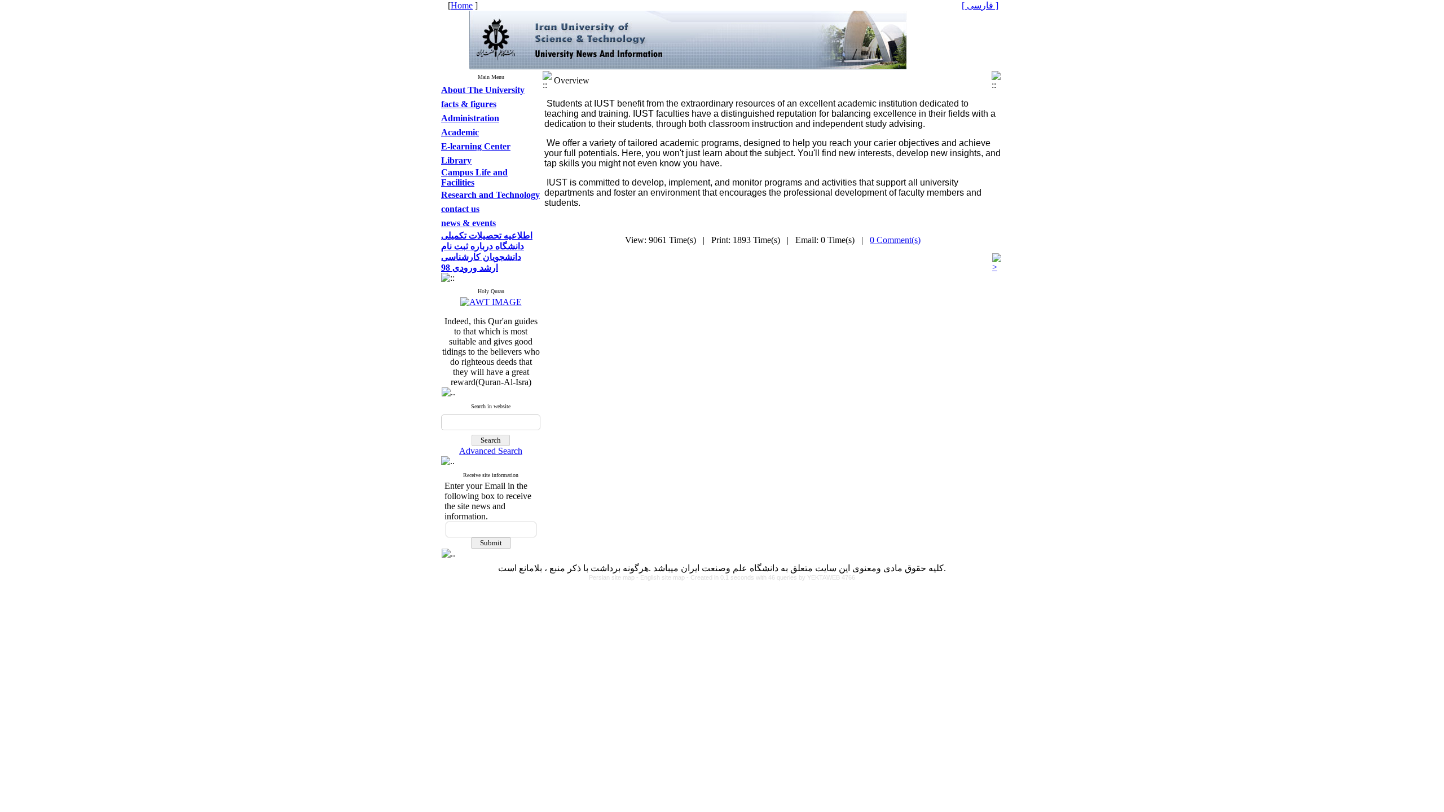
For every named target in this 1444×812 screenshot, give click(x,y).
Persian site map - (614, 577)
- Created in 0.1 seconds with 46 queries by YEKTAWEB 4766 (770, 577)
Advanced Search (490, 451)
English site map (663, 577)
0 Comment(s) (895, 240)
